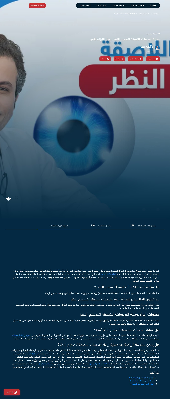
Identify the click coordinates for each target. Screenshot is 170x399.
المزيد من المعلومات (59, 225)
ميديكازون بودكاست (118, 5)
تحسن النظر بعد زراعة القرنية (141, 378)
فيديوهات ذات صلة (147, 225)
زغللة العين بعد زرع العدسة (142, 384)
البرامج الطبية (101, 5)
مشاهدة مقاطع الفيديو (100, 364)
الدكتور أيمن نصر (108, 274)
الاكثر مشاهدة (104, 225)
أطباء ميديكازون (85, 5)
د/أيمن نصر (146, 47)
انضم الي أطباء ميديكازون (37, 5)
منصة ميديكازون (46, 364)
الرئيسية (153, 5)
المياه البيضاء (32, 354)
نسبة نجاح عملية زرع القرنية (142, 381)
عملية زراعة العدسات (21, 335)
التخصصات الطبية (138, 5)
